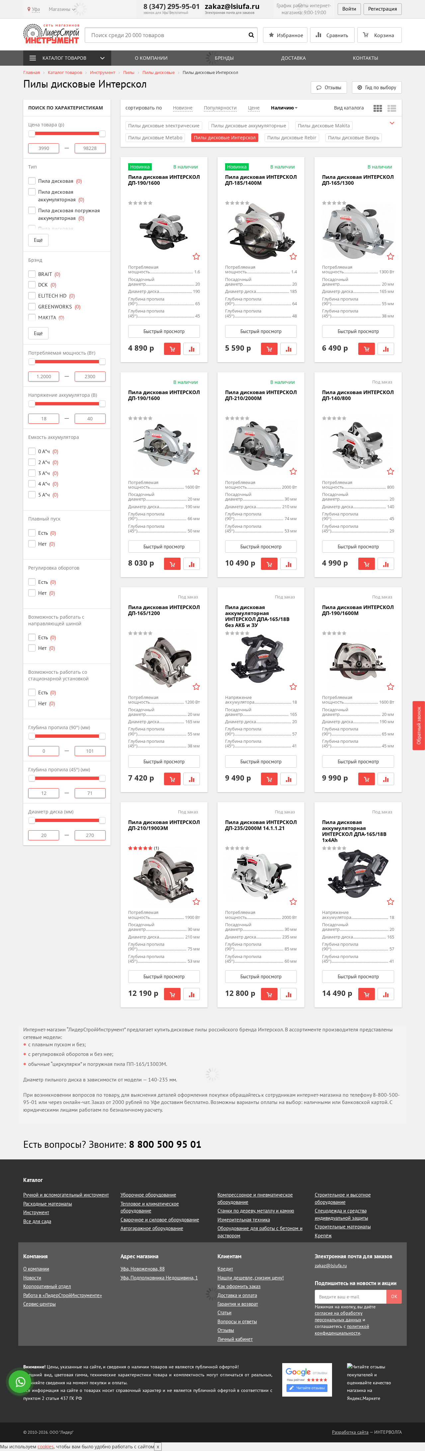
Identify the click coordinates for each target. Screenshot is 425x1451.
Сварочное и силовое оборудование (160, 1219)
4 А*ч (48, 483)
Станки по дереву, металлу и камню (255, 1211)
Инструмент (36, 1212)
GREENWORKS (59, 306)
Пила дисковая (60, 180)
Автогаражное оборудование (152, 1228)
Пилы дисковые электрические (164, 125)
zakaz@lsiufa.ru (232, 6)
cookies (46, 1446)
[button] (377, 87)
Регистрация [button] (382, 8)
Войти (349, 8)
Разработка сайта (350, 1432)
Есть (47, 532)
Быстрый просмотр (164, 331)
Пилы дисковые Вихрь (353, 137)
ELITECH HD (56, 295)
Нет (46, 543)
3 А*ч (48, 473)
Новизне (183, 107)
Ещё (38, 240)
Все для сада (37, 1221)
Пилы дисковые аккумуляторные (248, 125)
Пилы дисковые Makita (324, 125)
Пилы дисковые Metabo (155, 137)
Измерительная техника (243, 1219)
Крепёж (323, 1235)
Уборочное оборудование (148, 1195)
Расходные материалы (47, 1204)
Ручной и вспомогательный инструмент (66, 1195)
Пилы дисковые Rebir (291, 137)
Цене (254, 107)
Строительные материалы (343, 1226)
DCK (47, 284)
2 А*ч (48, 462)
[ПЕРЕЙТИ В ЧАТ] (20, 1382)
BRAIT (49, 274)
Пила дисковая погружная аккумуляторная (69, 214)
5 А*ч (48, 494)
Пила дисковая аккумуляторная (61, 195)
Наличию (282, 107)
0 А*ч (48, 451)
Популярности (220, 107)
